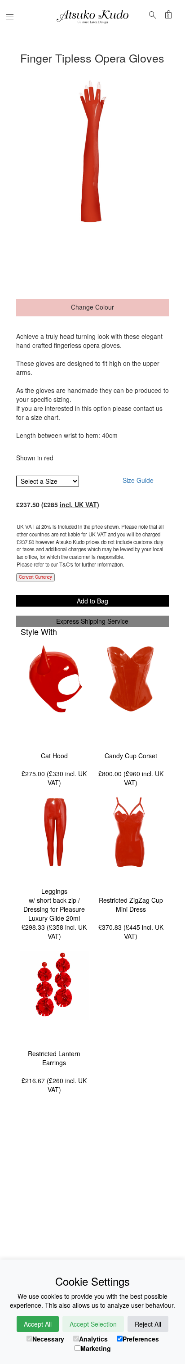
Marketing (95, 1348)
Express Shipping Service (92, 621)
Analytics (93, 1338)
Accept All (38, 1323)
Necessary (48, 1338)
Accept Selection (93, 1323)
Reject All (148, 1323)
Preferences (141, 1338)
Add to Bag (92, 600)
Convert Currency (35, 577)
